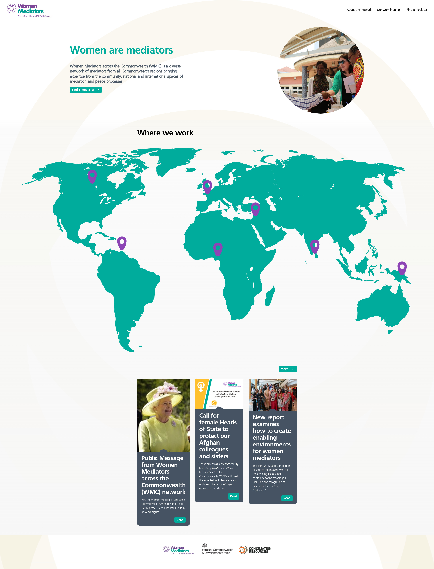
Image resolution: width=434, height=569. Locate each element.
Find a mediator (417, 10)
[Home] (30, 10)
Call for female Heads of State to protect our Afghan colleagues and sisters (218, 436)
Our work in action (389, 10)
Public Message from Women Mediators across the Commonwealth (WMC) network (163, 475)
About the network (359, 10)
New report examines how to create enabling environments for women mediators (272, 437)
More (284, 369)
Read (180, 520)
